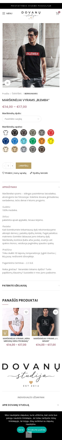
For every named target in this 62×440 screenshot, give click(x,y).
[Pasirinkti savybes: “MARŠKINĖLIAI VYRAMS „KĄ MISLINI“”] (35, 333)
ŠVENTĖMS (17, 93)
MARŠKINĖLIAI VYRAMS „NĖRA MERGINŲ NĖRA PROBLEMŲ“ (16, 340)
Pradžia (6, 93)
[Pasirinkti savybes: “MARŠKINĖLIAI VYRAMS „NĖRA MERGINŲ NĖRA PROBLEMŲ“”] (5, 333)
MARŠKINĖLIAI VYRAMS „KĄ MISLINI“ (46, 340)
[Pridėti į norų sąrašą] (26, 312)
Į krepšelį (23, 165)
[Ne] (29, 434)
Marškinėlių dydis (11, 113)
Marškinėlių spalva (12, 126)
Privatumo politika (36, 430)
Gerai (20, 430)
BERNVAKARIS (31, 93)
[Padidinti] (8, 83)
